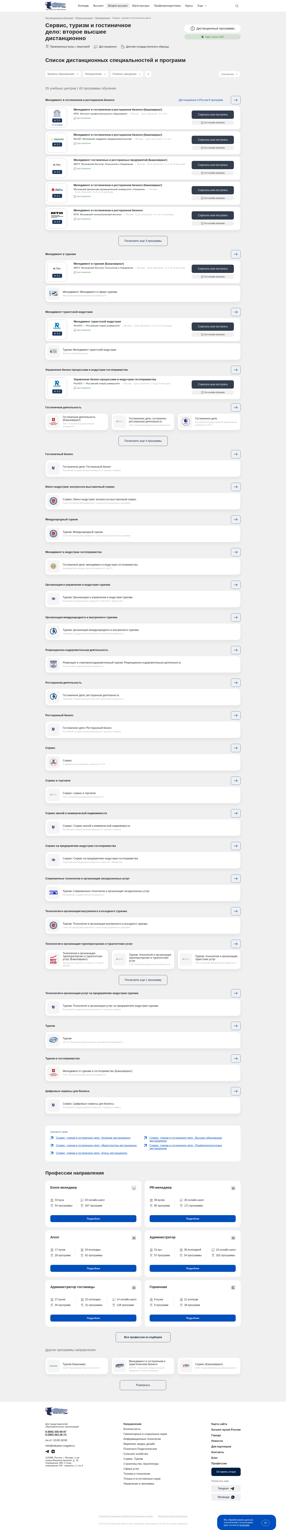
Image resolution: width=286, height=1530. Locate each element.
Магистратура (140, 5)
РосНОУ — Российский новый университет (97, 325)
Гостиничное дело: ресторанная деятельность (91, 695)
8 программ (161, 1305)
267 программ (93, 1205)
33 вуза (59, 1200)
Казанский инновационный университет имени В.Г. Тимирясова (93, 601)
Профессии (219, 1463)
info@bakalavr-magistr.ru (60, 1445)
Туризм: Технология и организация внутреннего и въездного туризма (105, 923)
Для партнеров (221, 1446)
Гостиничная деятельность (63, 407)
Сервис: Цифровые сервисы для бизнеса (88, 1103)
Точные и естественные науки (142, 1478)
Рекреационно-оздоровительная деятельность (76, 650)
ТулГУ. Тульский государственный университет (85, 1075)
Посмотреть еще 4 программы (143, 440)
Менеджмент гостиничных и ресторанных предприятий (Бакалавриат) (120, 160)
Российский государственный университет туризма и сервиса (92, 470)
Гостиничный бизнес (59, 454)
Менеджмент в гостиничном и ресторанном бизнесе (80, 100)
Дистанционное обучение (59, 18)
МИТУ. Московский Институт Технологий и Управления (103, 164)
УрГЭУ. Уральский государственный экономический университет (93, 1042)
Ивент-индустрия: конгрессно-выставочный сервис (80, 486)
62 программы (94, 1255)
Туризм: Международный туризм (83, 532)
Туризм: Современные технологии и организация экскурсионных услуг (106, 891)
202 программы (225, 1255)
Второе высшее (118, 5)
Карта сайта (219, 1424)
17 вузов (60, 1249)
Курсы (189, 5)
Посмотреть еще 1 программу (143, 980)
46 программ (63, 1305)
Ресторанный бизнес (59, 715)
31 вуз (158, 1249)
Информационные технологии (142, 1439)
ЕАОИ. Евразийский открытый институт (81, 1368)
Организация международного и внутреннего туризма (81, 617)
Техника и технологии (136, 1473)
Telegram (223, 1488)
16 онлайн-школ (226, 1249)
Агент (54, 1237)
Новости (217, 1441)
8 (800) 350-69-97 (55, 1431)
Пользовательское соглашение (172, 1516)
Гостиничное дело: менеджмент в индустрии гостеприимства (100, 564)
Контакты (217, 1452)
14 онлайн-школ (126, 1299)
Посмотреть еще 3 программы (143, 240)
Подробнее (93, 1218)
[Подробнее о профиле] (236, 254)
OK (265, 1523)
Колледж (83, 5)
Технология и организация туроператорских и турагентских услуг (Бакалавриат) (82, 956)
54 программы (63, 1205)
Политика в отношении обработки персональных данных (126, 1516)
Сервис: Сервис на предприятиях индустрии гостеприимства (100, 858)
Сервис (50, 748)
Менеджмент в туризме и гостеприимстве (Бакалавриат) (97, 1071)
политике (244, 1525)
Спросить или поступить (213, 114)
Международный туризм (61, 519)
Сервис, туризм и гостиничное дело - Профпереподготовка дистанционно (185, 1147)
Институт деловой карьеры (75, 353)
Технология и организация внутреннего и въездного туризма (86, 911)
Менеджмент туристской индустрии (69, 312)
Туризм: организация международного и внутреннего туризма (101, 630)
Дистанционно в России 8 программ (201, 100)
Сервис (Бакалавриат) (209, 1364)
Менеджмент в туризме (60, 254)
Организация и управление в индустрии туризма (77, 584)
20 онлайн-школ (95, 1200)
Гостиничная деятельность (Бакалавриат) (79, 418)
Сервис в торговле (58, 780)
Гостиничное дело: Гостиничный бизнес (87, 466)
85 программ (162, 1205)
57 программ (162, 1255)
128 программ (125, 1305)
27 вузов (60, 1299)
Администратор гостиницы (72, 1287)
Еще (200, 5)
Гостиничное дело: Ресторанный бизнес (87, 727)
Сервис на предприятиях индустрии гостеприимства (80, 845)
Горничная (158, 1287)
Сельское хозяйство (135, 1453)
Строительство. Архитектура (141, 1463)
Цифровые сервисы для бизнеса (67, 1091)
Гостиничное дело (206, 418)
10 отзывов (57, 125)
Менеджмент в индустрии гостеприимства (73, 552)
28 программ (63, 1255)
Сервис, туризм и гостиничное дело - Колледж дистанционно (93, 1137)
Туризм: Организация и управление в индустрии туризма (98, 597)
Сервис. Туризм (133, 1458)
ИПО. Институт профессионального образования (100, 113)
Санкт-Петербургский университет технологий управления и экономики (96, 503)
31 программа (93, 1305)
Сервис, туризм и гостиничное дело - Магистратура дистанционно (96, 1145)
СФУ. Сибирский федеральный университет (149, 425)
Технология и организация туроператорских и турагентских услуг (89, 943)
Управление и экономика (138, 1483)
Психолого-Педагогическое (140, 1448)
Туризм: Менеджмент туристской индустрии (89, 349)
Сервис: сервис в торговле (79, 793)
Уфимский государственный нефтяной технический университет (93, 634)
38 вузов (159, 1200)
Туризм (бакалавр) (74, 1364)
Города (216, 1435)
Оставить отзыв (226, 1471)
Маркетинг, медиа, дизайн (139, 1444)
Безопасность (132, 1429)
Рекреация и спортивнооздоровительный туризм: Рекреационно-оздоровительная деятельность (122, 662)
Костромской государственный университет (83, 895)
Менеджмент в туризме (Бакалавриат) (99, 263)
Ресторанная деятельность (63, 682)
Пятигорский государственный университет (83, 666)
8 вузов (158, 1299)
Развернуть (143, 1385)
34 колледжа (92, 1249)
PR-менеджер (161, 1187)
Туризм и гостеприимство (62, 1058)
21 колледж (191, 1299)
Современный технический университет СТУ (84, 764)
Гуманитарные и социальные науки (145, 1434)
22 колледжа (93, 1299)
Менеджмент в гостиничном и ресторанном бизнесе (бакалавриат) (118, 109)
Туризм (50, 1025)
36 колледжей (192, 1249)
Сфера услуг (131, 1468)
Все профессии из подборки (143, 1337)
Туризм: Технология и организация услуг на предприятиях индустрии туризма (110, 1005)
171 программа (193, 1205)
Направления (102, 18)
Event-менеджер (63, 1187)
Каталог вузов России (226, 1429)
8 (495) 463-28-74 (55, 1434)
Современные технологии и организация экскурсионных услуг (87, 878)
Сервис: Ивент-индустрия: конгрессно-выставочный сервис (99, 499)
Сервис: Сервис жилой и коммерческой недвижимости (96, 825)
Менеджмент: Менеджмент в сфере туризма (90, 291)
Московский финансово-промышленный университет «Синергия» (109, 189)
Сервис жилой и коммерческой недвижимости (76, 813)
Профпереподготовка (167, 5)
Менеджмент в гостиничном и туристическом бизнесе (147, 1363)
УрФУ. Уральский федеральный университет (216, 1368)
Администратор (162, 1237)
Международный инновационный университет (85, 295)
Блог (214, 1457)
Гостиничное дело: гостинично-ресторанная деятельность (148, 420)
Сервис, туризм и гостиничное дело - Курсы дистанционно (91, 1153)
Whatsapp (224, 1497)
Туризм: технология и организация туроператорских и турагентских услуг (150, 957)
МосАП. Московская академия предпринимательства (103, 139)
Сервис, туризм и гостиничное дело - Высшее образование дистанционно (185, 1139)
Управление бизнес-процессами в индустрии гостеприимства (86, 369)
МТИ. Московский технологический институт (98, 214)
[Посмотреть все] (236, 100)
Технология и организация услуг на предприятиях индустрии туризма (91, 993)
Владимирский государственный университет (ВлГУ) (88, 568)
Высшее (98, 5)
